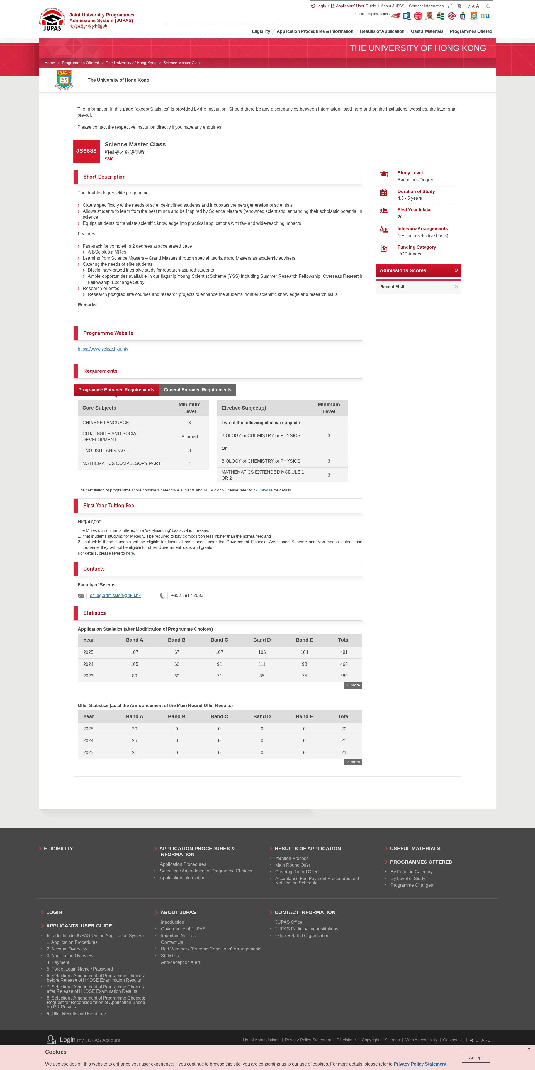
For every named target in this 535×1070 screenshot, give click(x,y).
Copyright (370, 1039)
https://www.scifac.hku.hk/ (103, 349)
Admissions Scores (403, 270)
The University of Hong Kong (131, 62)
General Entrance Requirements (198, 389)
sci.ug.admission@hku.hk (115, 595)
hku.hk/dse (263, 490)
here (130, 553)
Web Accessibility (421, 1039)
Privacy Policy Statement (308, 1039)
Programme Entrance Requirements (116, 389)
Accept (476, 1057)
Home (50, 62)
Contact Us (453, 1039)
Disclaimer (346, 1039)
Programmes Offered (80, 62)
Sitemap (392, 1039)
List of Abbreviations (261, 1039)
